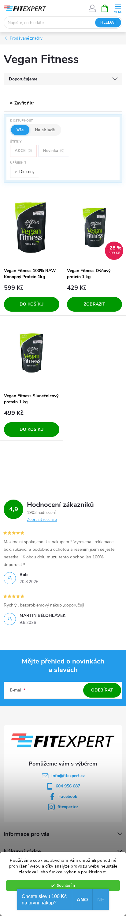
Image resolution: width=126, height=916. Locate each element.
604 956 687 (68, 786)
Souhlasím (66, 885)
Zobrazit (94, 304)
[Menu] (118, 8)
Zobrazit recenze (42, 519)
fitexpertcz (67, 807)
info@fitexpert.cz (68, 776)
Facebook (67, 796)
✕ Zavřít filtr (21, 103)
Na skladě (45, 130)
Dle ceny (25, 172)
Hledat (108, 22)
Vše (20, 130)
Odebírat (102, 690)
